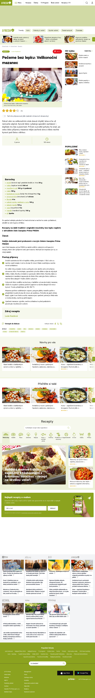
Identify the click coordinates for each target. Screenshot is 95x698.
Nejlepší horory (32, 651)
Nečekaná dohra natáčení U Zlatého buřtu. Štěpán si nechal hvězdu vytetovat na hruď (35, 591)
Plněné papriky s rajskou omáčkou (84, 81)
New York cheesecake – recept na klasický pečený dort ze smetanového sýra (84, 181)
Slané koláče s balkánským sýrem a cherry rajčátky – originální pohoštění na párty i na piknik (14, 365)
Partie (58, 651)
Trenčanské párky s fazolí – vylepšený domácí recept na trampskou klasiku (84, 171)
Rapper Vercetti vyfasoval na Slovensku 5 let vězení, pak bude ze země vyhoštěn (35, 625)
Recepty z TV (66, 3)
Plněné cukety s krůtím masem (84, 56)
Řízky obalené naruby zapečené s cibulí (83, 151)
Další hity (88, 51)
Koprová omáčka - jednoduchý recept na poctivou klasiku (83, 39)
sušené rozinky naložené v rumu (18, 202)
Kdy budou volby (72, 651)
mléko (9, 185)
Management (27, 671)
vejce (8, 208)
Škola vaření (55, 3)
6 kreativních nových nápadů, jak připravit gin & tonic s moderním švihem (84, 192)
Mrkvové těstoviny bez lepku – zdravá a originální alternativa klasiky (80, 484)
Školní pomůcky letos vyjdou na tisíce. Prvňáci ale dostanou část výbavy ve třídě (12, 573)
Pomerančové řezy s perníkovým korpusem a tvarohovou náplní (84, 162)
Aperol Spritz (83, 73)
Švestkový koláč (67, 657)
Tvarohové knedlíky (42, 657)
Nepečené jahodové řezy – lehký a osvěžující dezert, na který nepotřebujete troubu (52, 40)
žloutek (9, 199)
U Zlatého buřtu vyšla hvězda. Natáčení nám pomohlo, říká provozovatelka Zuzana (35, 582)
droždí (9, 183)
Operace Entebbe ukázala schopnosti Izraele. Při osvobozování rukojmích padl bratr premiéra (57, 583)
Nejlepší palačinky (55, 657)
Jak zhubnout (9, 651)
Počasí (64, 651)
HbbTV (6, 680)
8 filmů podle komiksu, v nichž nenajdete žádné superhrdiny (12, 624)
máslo (9, 191)
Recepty (28, 3)
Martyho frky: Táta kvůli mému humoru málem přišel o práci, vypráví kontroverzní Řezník (35, 616)
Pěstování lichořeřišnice (80, 654)
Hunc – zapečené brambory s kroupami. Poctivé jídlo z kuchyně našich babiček (72, 365)
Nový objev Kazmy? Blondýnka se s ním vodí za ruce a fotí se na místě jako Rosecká (36, 634)
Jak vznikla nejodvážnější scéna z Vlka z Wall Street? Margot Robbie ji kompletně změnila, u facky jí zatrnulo (12, 635)
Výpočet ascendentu (29, 657)
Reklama (6, 677)
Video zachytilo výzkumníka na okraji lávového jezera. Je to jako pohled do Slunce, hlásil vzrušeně (59, 592)
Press (25, 674)
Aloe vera (69, 654)
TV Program (44, 3)
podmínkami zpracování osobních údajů (31, 513)
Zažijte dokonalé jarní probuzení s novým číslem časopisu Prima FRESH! (31, 242)
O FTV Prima (7, 671)
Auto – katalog (12, 654)
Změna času (50, 651)
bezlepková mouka (13, 194)
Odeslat (53, 508)
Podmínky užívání (8, 683)
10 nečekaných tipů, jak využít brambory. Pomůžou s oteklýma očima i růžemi (58, 625)
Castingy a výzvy (28, 677)
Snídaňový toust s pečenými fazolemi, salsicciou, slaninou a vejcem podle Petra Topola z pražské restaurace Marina (43, 365)
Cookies (6, 686)
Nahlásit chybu (8, 692)
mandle (9, 211)
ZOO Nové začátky (85, 651)
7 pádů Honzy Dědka (24, 654)
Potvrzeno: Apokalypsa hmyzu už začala (59, 572)
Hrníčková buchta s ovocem (85, 65)
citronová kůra (12, 197)
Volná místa (7, 674)
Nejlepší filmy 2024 (20, 651)
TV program (41, 651)
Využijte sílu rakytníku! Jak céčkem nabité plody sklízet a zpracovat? (58, 634)
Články (36, 3)
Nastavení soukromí (29, 692)
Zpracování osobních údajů (31, 683)
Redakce (26, 689)
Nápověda (26, 686)
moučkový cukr (12, 188)
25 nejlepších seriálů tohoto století (11, 615)
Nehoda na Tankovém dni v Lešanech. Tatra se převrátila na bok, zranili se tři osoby (12, 591)
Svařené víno (44, 654)
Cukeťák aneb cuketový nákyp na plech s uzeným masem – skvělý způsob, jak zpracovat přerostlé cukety (21, 42)
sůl (8, 213)
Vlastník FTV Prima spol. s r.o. (12, 689)
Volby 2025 (35, 654)
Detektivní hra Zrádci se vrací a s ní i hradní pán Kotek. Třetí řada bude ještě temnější (35, 573)
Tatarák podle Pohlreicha (57, 654)
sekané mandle (12, 205)
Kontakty (26, 680)
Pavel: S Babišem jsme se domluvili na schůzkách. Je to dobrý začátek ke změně (12, 582)
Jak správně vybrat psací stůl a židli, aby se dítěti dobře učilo (58, 615)
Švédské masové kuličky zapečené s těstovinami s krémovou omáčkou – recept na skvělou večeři (26, 474)
